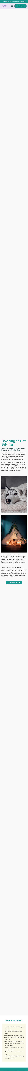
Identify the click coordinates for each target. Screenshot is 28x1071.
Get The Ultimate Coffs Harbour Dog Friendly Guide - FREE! (14, 1)
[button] (12, 6)
